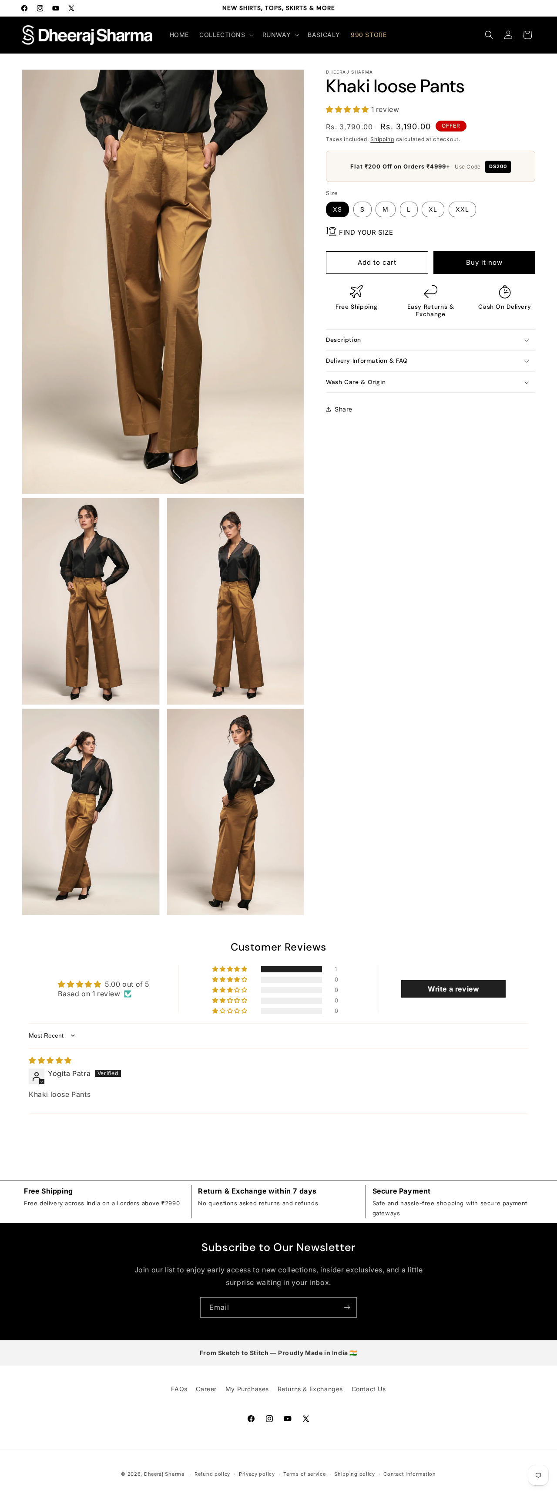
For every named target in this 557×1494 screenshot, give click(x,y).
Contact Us (369, 1389)
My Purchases (247, 1389)
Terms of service (304, 1474)
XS (337, 209)
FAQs (179, 1389)
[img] (50, 1060)
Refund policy (212, 1474)
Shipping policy (354, 1474)
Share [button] (343, 409)
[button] (225, 35)
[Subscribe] (346, 1307)
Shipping (382, 139)
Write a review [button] (453, 989)
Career (206, 1389)
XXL (462, 209)
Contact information (409, 1474)
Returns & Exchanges (310, 1389)
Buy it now (484, 262)
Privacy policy (257, 1474)
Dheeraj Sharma (164, 1474)
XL (433, 209)
